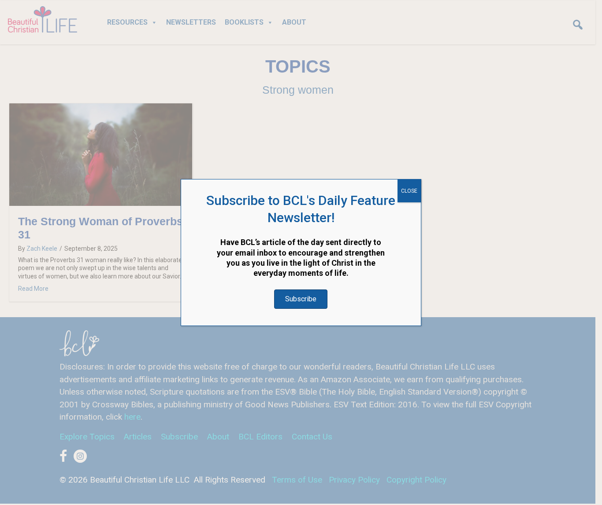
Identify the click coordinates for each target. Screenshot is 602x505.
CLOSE (409, 191)
